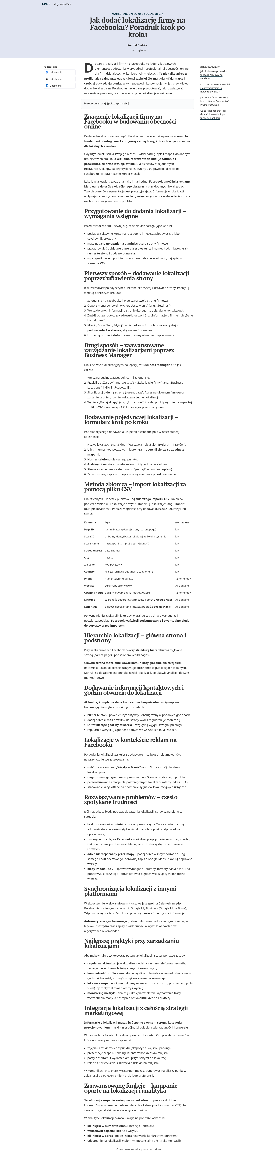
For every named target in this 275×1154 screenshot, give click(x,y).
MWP (46, 4)
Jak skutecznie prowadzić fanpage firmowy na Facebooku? (214, 75)
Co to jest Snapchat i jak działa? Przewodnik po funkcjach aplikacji (213, 114)
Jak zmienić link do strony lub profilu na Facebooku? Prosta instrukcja (214, 101)
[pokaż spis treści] (118, 103)
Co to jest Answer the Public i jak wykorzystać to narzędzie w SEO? (215, 88)
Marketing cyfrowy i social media (137, 14)
